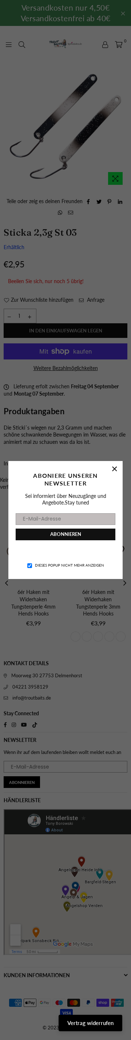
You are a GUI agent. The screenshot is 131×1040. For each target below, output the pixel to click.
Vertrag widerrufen (90, 1023)
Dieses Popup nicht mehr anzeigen (69, 565)
